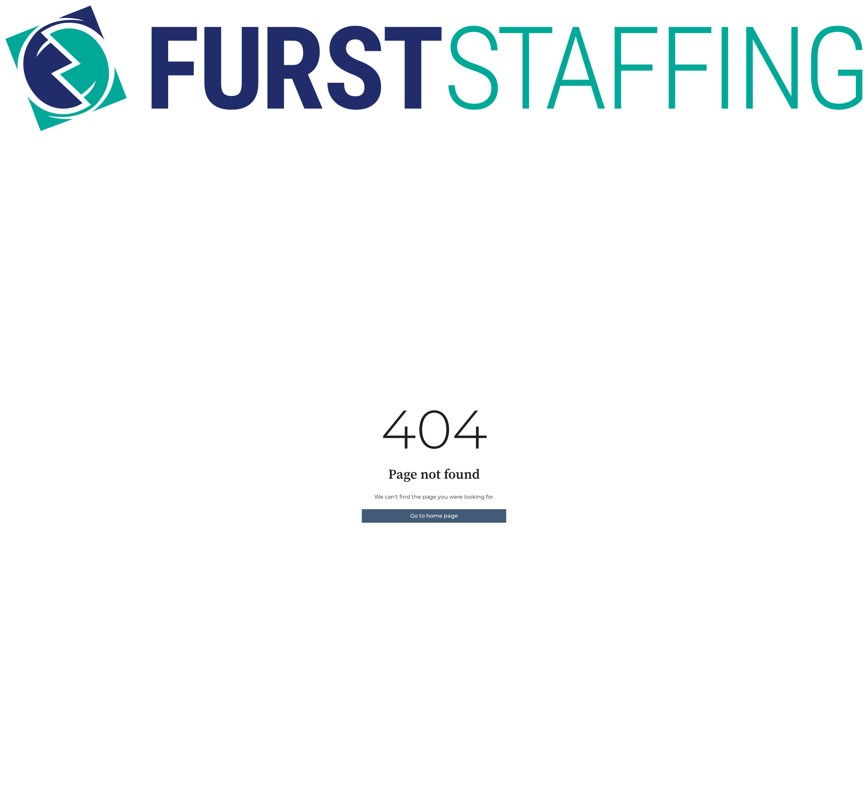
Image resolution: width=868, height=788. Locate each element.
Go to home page (434, 516)
